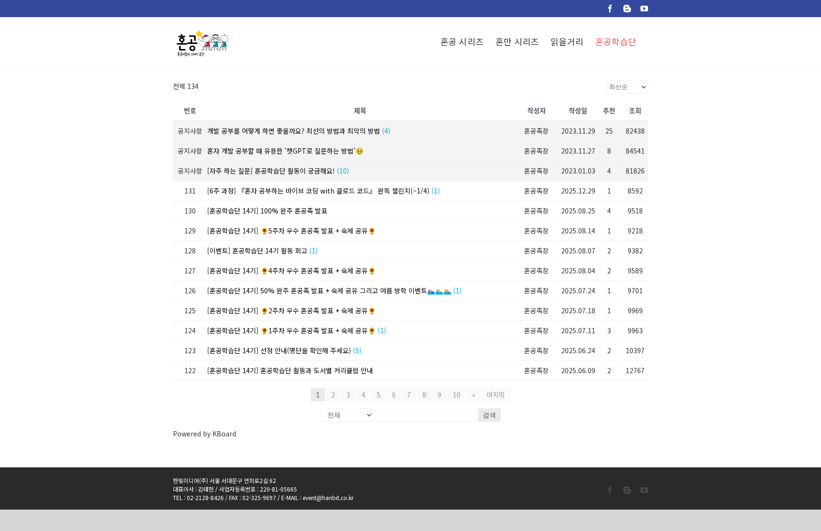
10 (456, 394)
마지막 (496, 394)
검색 (489, 415)
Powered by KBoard (204, 433)
